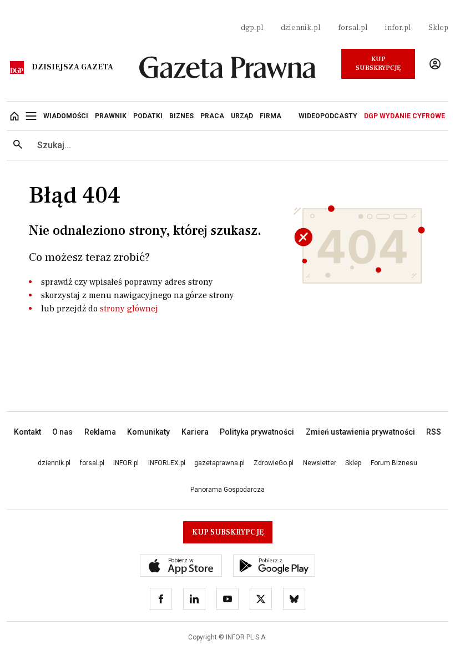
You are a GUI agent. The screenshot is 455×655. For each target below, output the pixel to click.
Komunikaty (148, 431)
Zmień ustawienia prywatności (360, 431)
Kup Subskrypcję (378, 63)
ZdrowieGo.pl (274, 463)
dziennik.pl (300, 28)
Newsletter (319, 463)
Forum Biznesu (394, 463)
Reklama (100, 431)
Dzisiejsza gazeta (72, 67)
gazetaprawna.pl (219, 463)
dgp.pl (252, 28)
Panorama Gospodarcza (227, 489)
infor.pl (398, 28)
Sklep (438, 28)
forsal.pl (352, 28)
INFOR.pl (126, 463)
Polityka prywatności (257, 431)
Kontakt (27, 431)
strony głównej (129, 308)
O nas (62, 431)
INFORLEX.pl (166, 463)
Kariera (195, 431)
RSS (433, 431)
